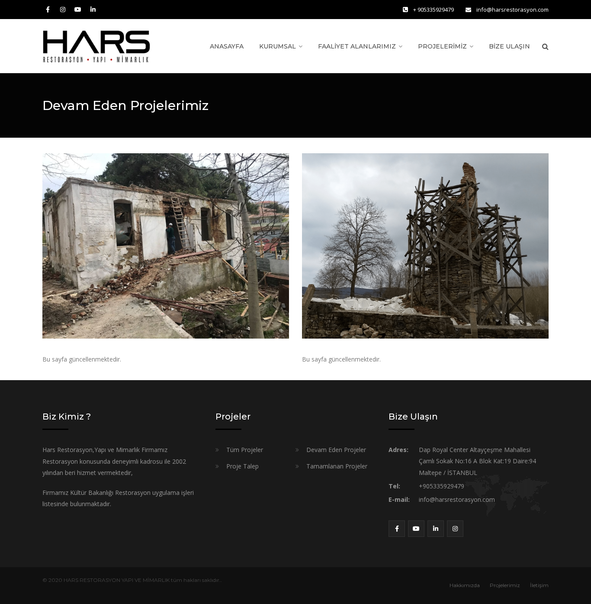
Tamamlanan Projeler (336, 466)
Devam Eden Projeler (336, 450)
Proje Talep (242, 466)
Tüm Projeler (244, 450)
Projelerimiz (505, 585)
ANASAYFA (227, 46)
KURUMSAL (277, 46)
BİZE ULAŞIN (509, 46)
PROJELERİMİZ (442, 46)
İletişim (539, 585)
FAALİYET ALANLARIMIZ (357, 46)
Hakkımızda (465, 585)
